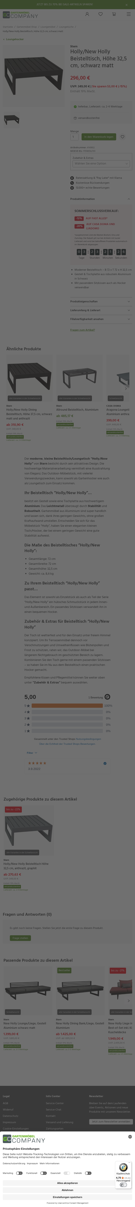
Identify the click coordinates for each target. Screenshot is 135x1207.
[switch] (123, 1185)
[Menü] (129, 1163)
